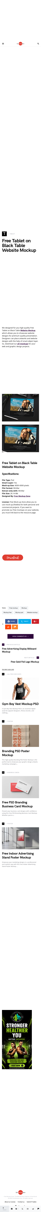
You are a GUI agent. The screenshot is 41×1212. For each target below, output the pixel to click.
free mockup (13, 608)
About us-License (10, 1202)
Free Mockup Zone (22, 496)
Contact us (21, 1202)
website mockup (32, 612)
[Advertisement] (20, 20)
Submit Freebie (31, 1202)
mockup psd (19, 612)
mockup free (7, 612)
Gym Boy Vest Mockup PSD (20, 704)
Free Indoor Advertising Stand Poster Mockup (18, 855)
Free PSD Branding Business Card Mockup (17, 804)
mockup (24, 608)
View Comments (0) (19, 636)
